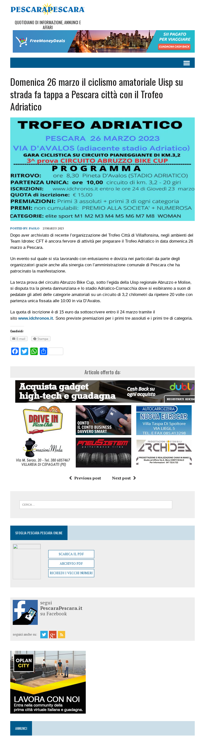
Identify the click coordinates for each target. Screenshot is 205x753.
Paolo (34, 228)
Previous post (87, 478)
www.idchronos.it (35, 318)
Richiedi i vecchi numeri (71, 573)
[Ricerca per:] (96, 504)
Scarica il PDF (71, 554)
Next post (121, 478)
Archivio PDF (71, 563)
